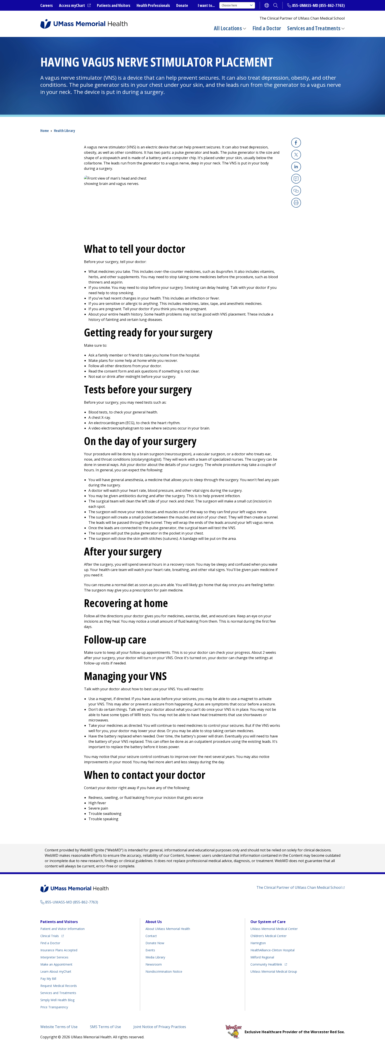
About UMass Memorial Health (167, 929)
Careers (46, 5)
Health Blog (57, 1000)
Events (150, 950)
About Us (153, 921)
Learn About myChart (55, 971)
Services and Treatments (313, 28)
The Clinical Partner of (300, 887)
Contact (151, 936)
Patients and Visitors (113, 5)
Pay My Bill (48, 978)
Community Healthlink (266, 964)
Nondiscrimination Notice (163, 971)
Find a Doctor (266, 28)
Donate (182, 5)
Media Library (155, 957)
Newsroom (153, 964)
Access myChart (75, 5)
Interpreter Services (54, 957)
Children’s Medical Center (268, 936)
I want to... (206, 5)
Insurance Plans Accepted (58, 950)
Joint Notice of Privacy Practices (159, 1026)
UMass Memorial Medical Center (274, 929)
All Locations (228, 28)
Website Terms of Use (59, 1026)
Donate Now (154, 943)
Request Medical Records (58, 986)
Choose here (229, 5)
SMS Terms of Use (105, 1026)
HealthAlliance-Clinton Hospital (272, 950)
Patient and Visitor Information (62, 929)
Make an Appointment (56, 964)
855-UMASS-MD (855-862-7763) (318, 5)
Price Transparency (54, 1007)
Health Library (64, 130)
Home (44, 130)
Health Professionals (153, 5)
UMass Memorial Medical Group (273, 971)
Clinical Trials (52, 936)
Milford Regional (262, 957)
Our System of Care (268, 921)
